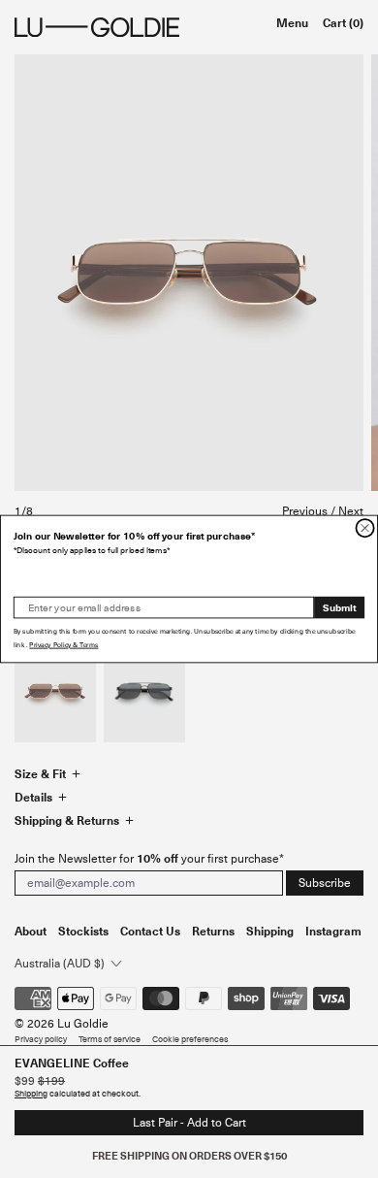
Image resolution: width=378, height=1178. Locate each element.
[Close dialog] (364, 528)
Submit (340, 607)
